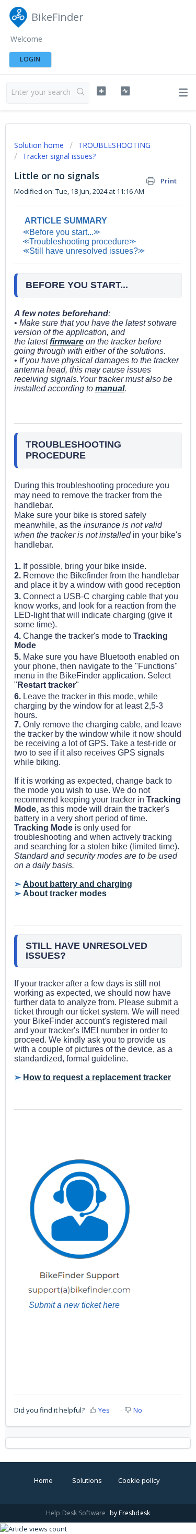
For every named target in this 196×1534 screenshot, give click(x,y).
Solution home (40, 145)
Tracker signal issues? (59, 156)
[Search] (81, 92)
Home (43, 1480)
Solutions (87, 1480)
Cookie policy (139, 1480)
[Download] (79, 779)
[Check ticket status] (125, 91)
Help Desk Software (77, 1512)
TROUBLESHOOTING (114, 145)
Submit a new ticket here (74, 1305)
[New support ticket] (101, 91)
